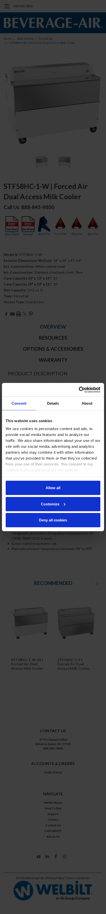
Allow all (53, 488)
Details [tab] (53, 403)
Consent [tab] (19, 403)
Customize (50, 504)
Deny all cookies (53, 520)
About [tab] (87, 403)
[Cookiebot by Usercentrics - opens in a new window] (78, 389)
